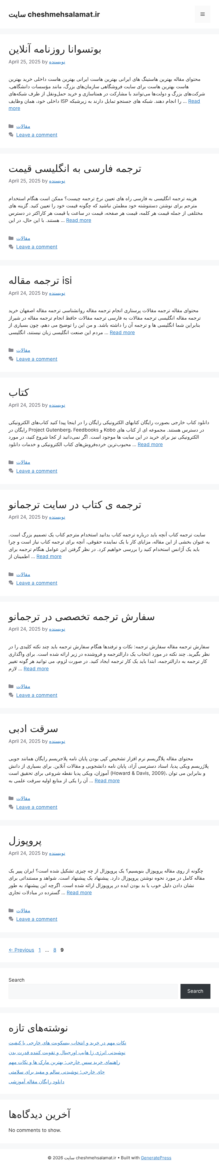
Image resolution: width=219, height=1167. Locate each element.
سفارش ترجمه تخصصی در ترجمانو (82, 616)
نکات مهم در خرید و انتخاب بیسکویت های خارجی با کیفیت (67, 1043)
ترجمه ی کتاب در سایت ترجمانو (75, 504)
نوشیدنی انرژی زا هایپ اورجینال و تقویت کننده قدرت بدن (67, 1052)
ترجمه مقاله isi (40, 280)
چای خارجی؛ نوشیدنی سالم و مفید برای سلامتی (57, 1072)
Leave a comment (36, 135)
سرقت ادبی (33, 728)
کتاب (19, 392)
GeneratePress (156, 1157)
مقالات (23, 126)
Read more (78, 220)
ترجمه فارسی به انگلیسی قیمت (75, 168)
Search (17, 980)
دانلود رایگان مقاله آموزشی (36, 1081)
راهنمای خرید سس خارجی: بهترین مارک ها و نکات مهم (64, 1062)
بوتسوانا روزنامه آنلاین (55, 49)
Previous (21, 950)
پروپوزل (25, 840)
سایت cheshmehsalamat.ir (54, 14)
